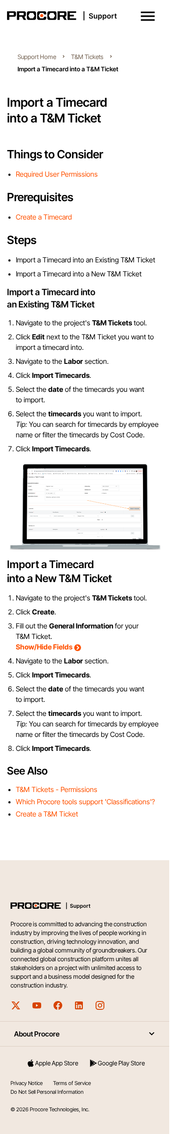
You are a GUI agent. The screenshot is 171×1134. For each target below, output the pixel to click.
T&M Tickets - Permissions (56, 789)
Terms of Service (72, 1083)
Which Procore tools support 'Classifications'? (85, 801)
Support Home (37, 56)
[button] (148, 16)
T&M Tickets (87, 56)
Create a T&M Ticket (47, 814)
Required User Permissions (57, 174)
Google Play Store (121, 1063)
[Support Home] (83, 15)
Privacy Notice (27, 1083)
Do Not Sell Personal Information (47, 1092)
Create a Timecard (44, 217)
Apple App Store (56, 1063)
